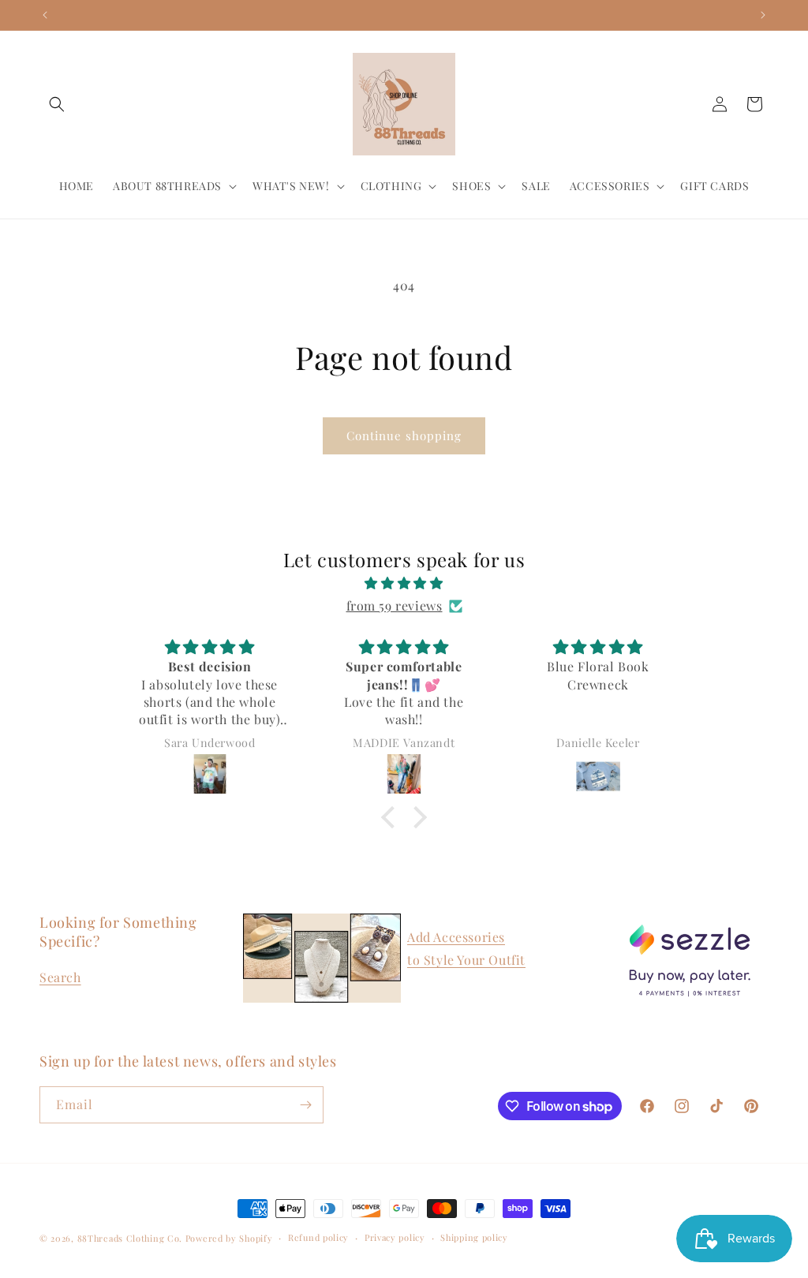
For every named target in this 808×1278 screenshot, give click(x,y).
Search (60, 977)
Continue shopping (404, 435)
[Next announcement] (763, 15)
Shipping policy (474, 1237)
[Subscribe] (305, 1104)
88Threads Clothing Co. (129, 1238)
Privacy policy (395, 1237)
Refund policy (318, 1237)
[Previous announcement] (45, 15)
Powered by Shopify (229, 1238)
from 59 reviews (394, 605)
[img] (403, 583)
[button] (56, 104)
